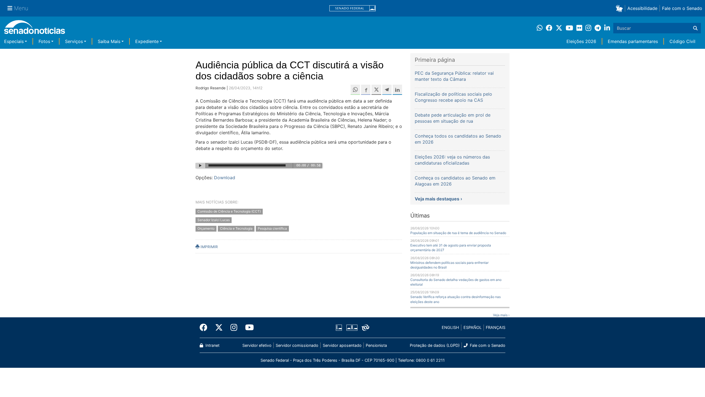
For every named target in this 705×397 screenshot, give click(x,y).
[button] (620, 8)
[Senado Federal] (352, 8)
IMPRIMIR (208, 247)
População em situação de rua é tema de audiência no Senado (458, 233)
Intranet (211, 345)
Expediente (147, 41)
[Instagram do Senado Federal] (234, 327)
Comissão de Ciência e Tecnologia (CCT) (229, 212)
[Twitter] (219, 327)
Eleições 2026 (581, 41)
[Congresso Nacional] (352, 327)
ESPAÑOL (472, 327)
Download (224, 177)
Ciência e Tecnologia (236, 229)
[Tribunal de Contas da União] (365, 327)
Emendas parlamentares (633, 41)
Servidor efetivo (257, 345)
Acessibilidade (642, 8)
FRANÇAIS (495, 327)
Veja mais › (501, 315)
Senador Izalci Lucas (213, 220)
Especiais (14, 41)
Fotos (44, 41)
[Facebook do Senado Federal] (205, 327)
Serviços (74, 41)
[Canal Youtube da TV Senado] (247, 327)
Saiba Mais (109, 41)
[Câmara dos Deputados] (339, 327)
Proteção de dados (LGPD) (435, 345)
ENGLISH (450, 327)
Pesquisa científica (272, 229)
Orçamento (206, 229)
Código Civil (682, 41)
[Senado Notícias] (34, 29)
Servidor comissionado (297, 345)
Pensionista (376, 345)
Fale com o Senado (682, 8)
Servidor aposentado (342, 345)
